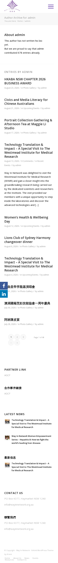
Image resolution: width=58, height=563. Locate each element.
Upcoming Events (31, 108)
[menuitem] (49, 6)
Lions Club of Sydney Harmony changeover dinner (27, 240)
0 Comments (27, 161)
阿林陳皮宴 (12, 319)
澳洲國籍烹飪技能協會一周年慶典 (27, 303)
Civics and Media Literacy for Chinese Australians (26, 102)
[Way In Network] (24, 6)
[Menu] (49, 6)
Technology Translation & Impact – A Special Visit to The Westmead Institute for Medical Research (28, 151)
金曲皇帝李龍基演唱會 (19, 287)
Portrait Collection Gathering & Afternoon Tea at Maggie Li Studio (28, 124)
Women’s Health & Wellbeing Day (26, 219)
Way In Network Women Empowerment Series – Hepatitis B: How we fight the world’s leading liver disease (31, 439)
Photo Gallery (29, 87)
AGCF (7, 375)
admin (44, 87)
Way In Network (23, 550)
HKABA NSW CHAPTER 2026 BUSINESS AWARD (25, 81)
